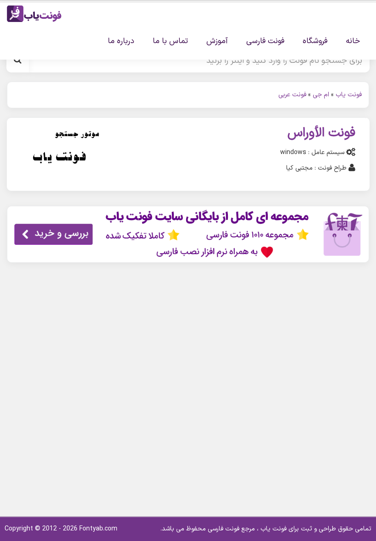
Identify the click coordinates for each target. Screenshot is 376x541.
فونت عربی (292, 94)
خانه (353, 41)
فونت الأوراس (321, 133)
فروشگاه (315, 41)
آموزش (217, 41)
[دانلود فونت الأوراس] (60, 154)
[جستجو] (17, 60)
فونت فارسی (265, 41)
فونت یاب (349, 94)
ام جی (321, 94)
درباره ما (121, 41)
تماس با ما (170, 41)
